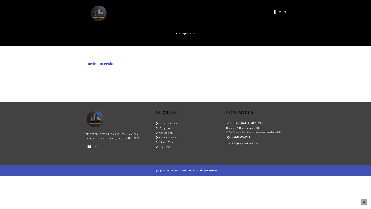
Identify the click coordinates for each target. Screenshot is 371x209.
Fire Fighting (165, 146)
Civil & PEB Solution (169, 137)
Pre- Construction (168, 123)
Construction (166, 132)
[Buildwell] (98, 13)
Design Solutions (168, 128)
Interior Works (166, 142)
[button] (280, 11)
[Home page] (176, 34)
